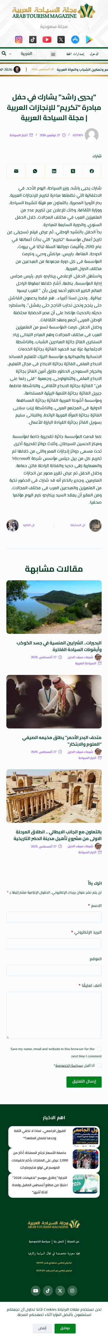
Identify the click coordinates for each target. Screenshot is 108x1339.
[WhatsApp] (34, 171)
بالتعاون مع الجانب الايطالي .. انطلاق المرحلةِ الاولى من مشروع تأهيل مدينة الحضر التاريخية (58, 835)
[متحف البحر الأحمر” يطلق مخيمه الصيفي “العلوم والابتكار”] (53, 701)
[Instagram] (72, 1290)
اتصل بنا (59, 1242)
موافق (65, 1328)
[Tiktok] (48, 1290)
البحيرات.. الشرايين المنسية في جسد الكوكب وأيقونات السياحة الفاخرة (59, 646)
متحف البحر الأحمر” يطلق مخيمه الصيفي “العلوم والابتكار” (62, 740)
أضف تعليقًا (90, 986)
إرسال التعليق (84, 1081)
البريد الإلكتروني (86, 932)
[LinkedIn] (53, 171)
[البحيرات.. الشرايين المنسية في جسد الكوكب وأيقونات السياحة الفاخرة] (53, 607)
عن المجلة (73, 1242)
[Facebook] (91, 171)
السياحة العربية (85, 663)
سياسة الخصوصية (68, 1066)
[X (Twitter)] (72, 171)
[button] (53, 54)
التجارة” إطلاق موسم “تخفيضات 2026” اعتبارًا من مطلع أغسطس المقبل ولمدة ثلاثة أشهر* (40, 1185)
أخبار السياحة (18, 135)
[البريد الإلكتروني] (15, 171)
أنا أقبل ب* (74, 1066)
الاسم (94, 906)
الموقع (95, 959)
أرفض (42, 1328)
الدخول (94, 54)
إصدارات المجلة (75, 54)
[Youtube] (35, 1290)
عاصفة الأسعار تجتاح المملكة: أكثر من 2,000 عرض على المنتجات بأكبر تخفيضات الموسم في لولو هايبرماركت (40, 1160)
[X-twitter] (60, 1290)
